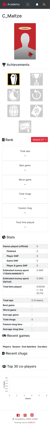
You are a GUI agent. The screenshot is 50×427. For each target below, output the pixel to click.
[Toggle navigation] (28, 4)
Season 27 (38, 139)
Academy (13, 4)
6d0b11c (31, 422)
